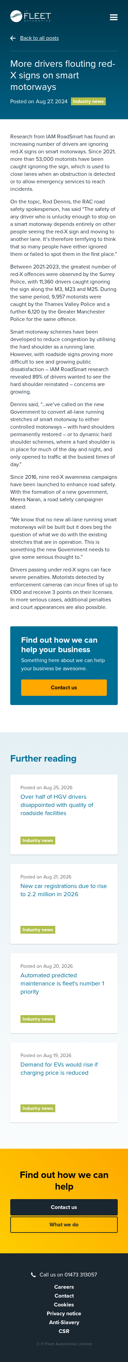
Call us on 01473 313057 (68, 1274)
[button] (114, 17)
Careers (64, 1287)
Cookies (64, 1304)
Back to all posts (39, 38)
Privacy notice (64, 1313)
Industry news (88, 101)
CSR (64, 1331)
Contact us (64, 687)
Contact (64, 1295)
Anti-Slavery (64, 1322)
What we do (64, 1224)
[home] (30, 16)
